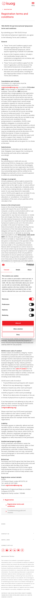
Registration (8, 9)
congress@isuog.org (9, 407)
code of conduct (21, 369)
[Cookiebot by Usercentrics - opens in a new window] (26, 265)
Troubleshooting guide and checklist (16, 512)
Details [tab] (18, 269)
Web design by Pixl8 (7, 556)
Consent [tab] (6, 269)
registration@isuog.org (9, 87)
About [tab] (29, 269)
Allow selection (18, 329)
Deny (18, 334)
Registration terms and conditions (15, 505)
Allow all (18, 323)
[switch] (31, 305)
